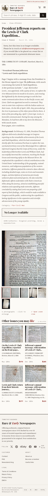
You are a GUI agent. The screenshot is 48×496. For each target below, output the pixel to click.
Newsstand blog (8, 462)
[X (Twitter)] (11, 446)
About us (28, 456)
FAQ (3, 459)
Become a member (32, 459)
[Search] (43, 15)
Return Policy (6, 474)
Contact (5, 456)
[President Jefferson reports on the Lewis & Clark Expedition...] (6, 293)
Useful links (29, 462)
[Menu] (44, 7)
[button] (24, 258)
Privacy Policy (7, 477)
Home (4, 23)
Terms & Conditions (9, 471)
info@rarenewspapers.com (33, 48)
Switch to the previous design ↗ (36, 1)
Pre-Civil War (18, 205)
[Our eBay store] (23, 446)
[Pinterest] (16, 446)
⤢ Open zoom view (36, 313)
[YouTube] (35, 446)
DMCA (4, 480)
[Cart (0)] (40, 7)
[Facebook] (30, 446)
